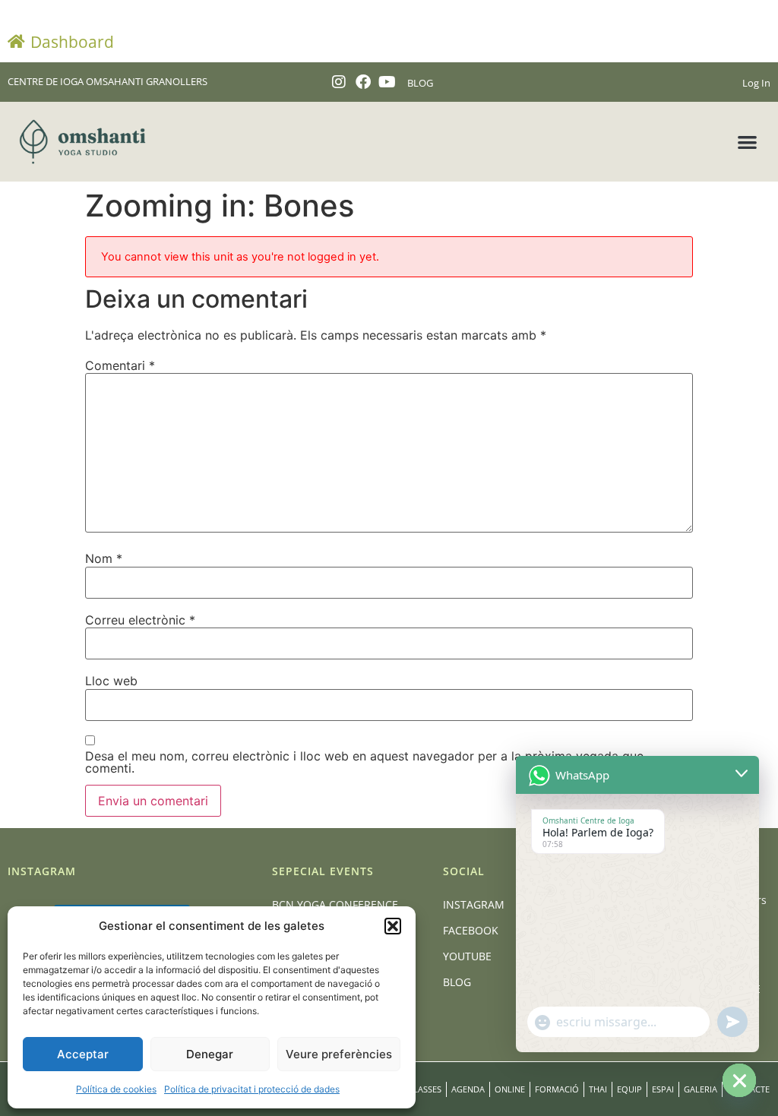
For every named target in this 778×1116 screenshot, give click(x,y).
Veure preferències (339, 1054)
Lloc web (111, 681)
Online (510, 1089)
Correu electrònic (140, 620)
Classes (424, 1089)
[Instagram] (339, 82)
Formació (557, 1089)
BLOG (420, 83)
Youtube (467, 956)
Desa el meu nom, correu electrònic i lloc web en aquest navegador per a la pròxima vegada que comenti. (364, 762)
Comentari (120, 365)
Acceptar (83, 1054)
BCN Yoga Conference (335, 904)
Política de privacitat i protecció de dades (252, 1089)
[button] (392, 926)
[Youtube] (387, 82)
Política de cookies (116, 1089)
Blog (457, 982)
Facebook (470, 930)
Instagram (473, 904)
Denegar (209, 1054)
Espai (663, 1089)
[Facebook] (363, 82)
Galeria (700, 1089)
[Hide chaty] (739, 1080)
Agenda (468, 1089)
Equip (629, 1089)
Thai (598, 1089)
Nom (103, 558)
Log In (756, 83)
